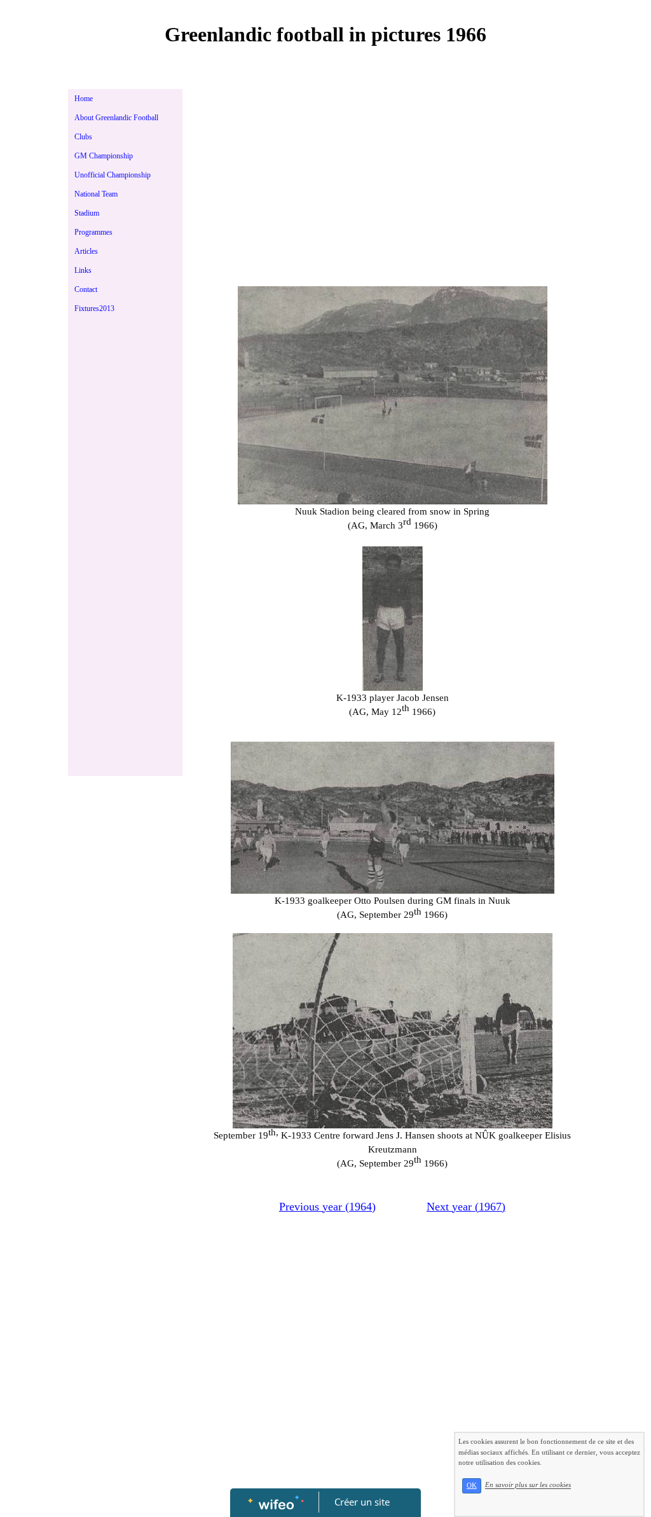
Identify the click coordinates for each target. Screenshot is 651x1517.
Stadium (86, 213)
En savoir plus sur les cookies (528, 1485)
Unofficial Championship (112, 174)
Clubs (83, 136)
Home (83, 98)
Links (83, 270)
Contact (85, 289)
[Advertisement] (125, 579)
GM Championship (103, 155)
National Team (96, 194)
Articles (86, 251)
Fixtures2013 (94, 308)
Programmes (93, 232)
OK (472, 1485)
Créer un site (362, 1501)
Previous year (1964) (327, 1206)
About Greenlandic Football (116, 117)
